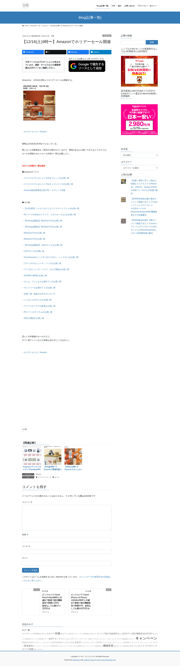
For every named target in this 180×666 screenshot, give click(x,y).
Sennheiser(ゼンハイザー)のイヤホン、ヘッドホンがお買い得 (51, 257)
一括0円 (50, 639)
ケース (66, 646)
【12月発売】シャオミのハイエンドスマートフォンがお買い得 (51, 208)
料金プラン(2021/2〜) (68, 634)
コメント (27, 502)
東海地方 (86, 634)
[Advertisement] (66, 396)
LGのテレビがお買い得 (34, 251)
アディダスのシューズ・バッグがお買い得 (42, 263)
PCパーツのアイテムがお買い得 (38, 312)
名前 (25, 534)
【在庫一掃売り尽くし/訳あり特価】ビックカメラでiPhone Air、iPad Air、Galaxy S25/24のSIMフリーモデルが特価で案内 (144, 187)
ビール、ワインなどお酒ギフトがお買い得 (42, 282)
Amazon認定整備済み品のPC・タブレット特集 (44, 190)
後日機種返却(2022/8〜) (143, 633)
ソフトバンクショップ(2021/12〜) (48, 646)
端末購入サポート (128, 639)
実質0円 (78, 642)
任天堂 (71, 642)
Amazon (107, 36)
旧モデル (93, 634)
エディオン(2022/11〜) (77, 646)
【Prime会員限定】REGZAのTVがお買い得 (43, 221)
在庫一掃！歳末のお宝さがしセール (39, 294)
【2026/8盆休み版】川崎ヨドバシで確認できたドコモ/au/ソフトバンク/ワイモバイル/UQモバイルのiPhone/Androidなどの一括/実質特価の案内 (144, 226)
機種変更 (108, 645)
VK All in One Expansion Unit (106, 660)
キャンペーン (146, 638)
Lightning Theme (89, 660)
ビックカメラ (48, 633)
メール (26, 546)
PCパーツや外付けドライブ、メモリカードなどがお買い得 (50, 215)
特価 (57, 633)
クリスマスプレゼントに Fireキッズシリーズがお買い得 (48, 184)
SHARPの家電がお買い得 (35, 275)
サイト (25, 558)
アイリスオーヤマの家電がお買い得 (39, 306)
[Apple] (102, 597)
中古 (67, 642)
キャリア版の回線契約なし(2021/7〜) (114, 633)
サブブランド (27, 634)
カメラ (119, 639)
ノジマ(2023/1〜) (40, 639)
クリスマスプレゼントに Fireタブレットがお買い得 (46, 178)
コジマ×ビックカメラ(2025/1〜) (93, 642)
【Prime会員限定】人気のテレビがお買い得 (43, 245)
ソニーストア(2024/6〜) (94, 646)
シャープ (135, 642)
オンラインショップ (44, 477)
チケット (39, 642)
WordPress (76, 660)
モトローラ (47, 642)
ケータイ (79, 634)
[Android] (31, 597)
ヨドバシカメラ (137, 646)
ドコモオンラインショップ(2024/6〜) (118, 642)
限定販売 (28, 646)
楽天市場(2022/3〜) (58, 642)
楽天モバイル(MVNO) (121, 646)
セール (57, 477)
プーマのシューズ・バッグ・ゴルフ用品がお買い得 (46, 269)
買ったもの (38, 649)
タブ (61, 646)
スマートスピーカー (81, 639)
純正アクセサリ (94, 639)
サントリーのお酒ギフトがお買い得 (39, 288)
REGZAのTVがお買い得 (34, 233)
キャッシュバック (146, 642)
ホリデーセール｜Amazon (35, 132)
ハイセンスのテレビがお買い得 (37, 300)
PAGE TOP (174, 644)
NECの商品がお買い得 (34, 318)
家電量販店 (38, 634)
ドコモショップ (110, 639)
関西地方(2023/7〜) (29, 642)
